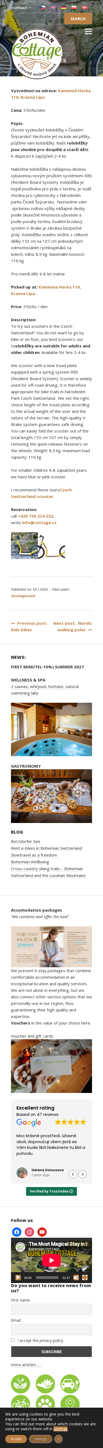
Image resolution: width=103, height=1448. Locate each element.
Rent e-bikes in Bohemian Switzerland (46, 848)
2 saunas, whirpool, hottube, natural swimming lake (45, 686)
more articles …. (26, 1364)
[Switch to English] (53, 7)
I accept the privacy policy (39, 1340)
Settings (41, 1439)
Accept (16, 1439)
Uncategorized (23, 595)
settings (61, 1428)
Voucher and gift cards (32, 1036)
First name (20, 1300)
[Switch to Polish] (74, 7)
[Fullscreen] (85, 1277)
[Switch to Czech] (43, 7)
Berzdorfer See (25, 841)
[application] (51, 1260)
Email (16, 1320)
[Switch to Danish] (84, 7)
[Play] (18, 1277)
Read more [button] (53, 1161)
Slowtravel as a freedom (34, 855)
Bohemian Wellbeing (30, 861)
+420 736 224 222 (35, 516)
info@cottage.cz (39, 522)
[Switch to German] (64, 7)
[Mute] (76, 1277)
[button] (82, 1174)
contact (20, 7)
